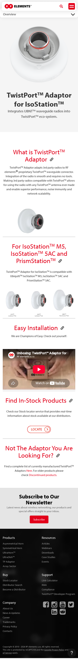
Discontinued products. (43, 475)
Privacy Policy (10, 626)
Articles (46, 543)
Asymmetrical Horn (13, 543)
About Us (8, 608)
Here (29, 470)
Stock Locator (10, 580)
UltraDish (9, 557)
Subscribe (39, 519)
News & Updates (11, 613)
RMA (44, 585)
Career (6, 617)
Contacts (7, 631)
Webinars (47, 548)
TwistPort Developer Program (58, 594)
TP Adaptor (9, 561)
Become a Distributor (14, 589)
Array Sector (9, 566)
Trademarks (9, 622)
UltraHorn (9, 552)
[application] (39, 221)
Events (45, 561)
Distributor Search (12, 585)
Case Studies (48, 557)
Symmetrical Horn (12, 548)
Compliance (48, 589)
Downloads (48, 552)
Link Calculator (50, 580)
